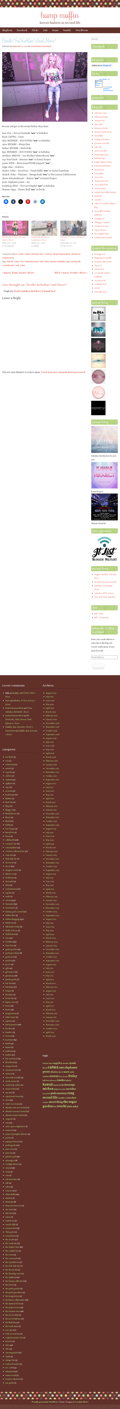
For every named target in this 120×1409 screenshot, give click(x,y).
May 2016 (50, 840)
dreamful (9, 881)
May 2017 (50, 794)
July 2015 (49, 877)
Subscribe (98, 665)
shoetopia (9, 1201)
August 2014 (51, 919)
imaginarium (10, 1013)
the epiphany (10, 1277)
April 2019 (50, 708)
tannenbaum (10, 1235)
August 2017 (51, 783)
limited (8, 1047)
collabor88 (9, 840)
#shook (10, 261)
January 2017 (51, 809)
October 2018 (51, 730)
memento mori (11, 1070)
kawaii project (37, 254)
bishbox (8, 798)
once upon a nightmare (15, 1126)
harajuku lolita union (103, 261)
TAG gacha (9, 1232)
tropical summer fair (14, 1337)
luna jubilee (99, 173)
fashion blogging (12, 919)
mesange (69, 1084)
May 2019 (50, 704)
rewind (8, 1168)
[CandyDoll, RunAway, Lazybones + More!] (44, 228)
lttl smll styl (10, 1062)
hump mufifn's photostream (108, 88)
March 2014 (51, 938)
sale (7, 1183)
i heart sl (97, 265)
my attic (8, 1092)
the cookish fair (11, 1250)
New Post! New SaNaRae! (105, 597)
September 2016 (52, 825)
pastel (48, 1093)
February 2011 (51, 1013)
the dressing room (13, 1273)
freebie (65, 1076)
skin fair (8, 1213)
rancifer (97, 199)
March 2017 (51, 802)
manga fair (10, 1066)
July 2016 (49, 832)
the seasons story (12, 1311)
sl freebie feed (100, 291)
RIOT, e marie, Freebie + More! (71, 272)
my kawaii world (101, 181)
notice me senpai (12, 1103)
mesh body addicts (13, 1085)
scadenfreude (8, 265)
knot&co (9, 1032)
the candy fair (11, 1243)
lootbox (8, 1054)
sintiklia (61, 1098)
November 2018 (52, 727)
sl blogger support (102, 222)
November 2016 (52, 817)
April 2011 (50, 1006)
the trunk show (11, 1326)
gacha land (9, 956)
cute (61, 1067)
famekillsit (98, 135)
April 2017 (50, 798)
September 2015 (52, 870)
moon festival (11, 1088)
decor (14, 254)
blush (7, 821)
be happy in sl (99, 254)
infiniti (68, 1080)
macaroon (98, 177)
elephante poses (32, 261)
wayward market (12, 1364)
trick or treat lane (12, 1333)
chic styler (98, 124)
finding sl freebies (102, 139)
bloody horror (11, 813)
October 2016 (51, 821)
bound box (9, 832)
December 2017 (52, 768)
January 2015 (51, 900)
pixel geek (75, 261)
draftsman (9, 877)
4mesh (8, 768)
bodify (7, 825)
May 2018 (50, 749)
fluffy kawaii (10, 934)
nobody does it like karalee (105, 192)
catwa (16, 261)
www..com (104, 79)
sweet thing (56, 1102)
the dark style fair (12, 1266)
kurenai (8, 1036)
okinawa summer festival (15, 1111)
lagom (55, 1085)
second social (100, 280)
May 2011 (49, 1002)
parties (8, 1137)
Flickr (35, 30)
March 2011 (50, 1009)
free (7, 938)
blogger (8, 809)
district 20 (9, 874)
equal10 (8, 892)
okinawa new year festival (16, 1107)
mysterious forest (12, 1096)
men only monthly (13, 1077)
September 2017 (52, 779)
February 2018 (52, 760)
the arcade (9, 1239)
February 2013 (52, 987)
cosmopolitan (11, 847)
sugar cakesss (100, 230)
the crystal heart (12, 1262)
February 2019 (52, 715)
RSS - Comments (101, 617)
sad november (11, 1179)
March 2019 (51, 712)
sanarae (48, 254)
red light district (12, 1164)
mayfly (61, 1085)
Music (55, 30)
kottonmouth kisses (102, 165)
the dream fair (11, 1269)
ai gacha (8, 772)
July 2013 (49, 968)
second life (50, 1097)
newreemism (100, 188)
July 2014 (49, 923)
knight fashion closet (103, 162)
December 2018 (52, 723)
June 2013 (50, 972)
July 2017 (49, 787)
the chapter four (12, 1247)
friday (72, 1076)
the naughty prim (101, 233)
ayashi (72, 1063)
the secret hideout (13, 1318)
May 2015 (50, 885)
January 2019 (51, 719)
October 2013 (51, 956)
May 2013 (50, 975)
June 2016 (50, 836)
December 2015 (52, 859)
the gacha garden (12, 1288)
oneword (9, 1130)
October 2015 (51, 866)
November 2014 (52, 908)
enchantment (11, 889)
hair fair (8, 983)
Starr (7, 700)
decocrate (9, 862)
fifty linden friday (12, 926)
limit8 (7, 1043)
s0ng (70, 1093)
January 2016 (51, 855)
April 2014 (50, 934)
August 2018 (51, 738)
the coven (9, 1254)
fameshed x (10, 907)
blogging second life (103, 257)
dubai (7, 885)
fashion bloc (10, 915)
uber (7, 1345)
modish (63, 1089)
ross (7, 1175)
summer (45, 1102)
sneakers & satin (101, 226)
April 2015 (50, 889)
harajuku (9, 994)
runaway (61, 1093)
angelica (57, 1063)
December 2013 (52, 949)
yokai (22, 265)
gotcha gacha (11, 979)
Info (45, 30)
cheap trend (99, 120)
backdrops (9, 794)
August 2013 (51, 964)
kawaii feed (99, 269)
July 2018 (49, 742)
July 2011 (49, 994)
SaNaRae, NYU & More (104, 593)
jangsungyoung (101, 154)
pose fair (9, 1153)
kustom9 (9, 1039)
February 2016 (52, 851)
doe (22, 261)
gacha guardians (12, 953)
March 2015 (51, 892)
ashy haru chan (100, 113)
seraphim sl (99, 218)
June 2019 (50, 700)
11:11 (7, 760)
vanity (7, 1356)
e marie (65, 1071)
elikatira (54, 1072)
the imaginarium (12, 1296)
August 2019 (51, 693)
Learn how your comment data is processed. (63, 372)
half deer (46, 1080)
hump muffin (60, 14)
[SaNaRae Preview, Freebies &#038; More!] (73, 228)
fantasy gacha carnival (14, 911)
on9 (7, 1122)
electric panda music (103, 132)
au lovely (9, 791)
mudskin (61, 261)
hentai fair (9, 998)
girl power (9, 972)
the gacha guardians (61, 254)
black (45, 1067)
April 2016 (50, 844)
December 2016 (52, 813)
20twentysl (10, 764)
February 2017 (52, 806)
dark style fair (11, 858)
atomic (66, 1063)
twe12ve (8, 1341)
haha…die (98, 147)
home (7, 1005)
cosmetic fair (11, 843)
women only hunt (12, 1379)
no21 (7, 1100)
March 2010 (51, 1036)
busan (7, 836)
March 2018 (51, 757)
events (27, 254)
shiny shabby (10, 1194)
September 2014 (52, 915)
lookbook (9, 1051)
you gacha (9, 1382)
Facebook (22, 30)
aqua (7, 787)
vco (55, 1106)
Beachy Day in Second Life (105, 582)
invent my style (100, 150)
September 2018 (52, 734)
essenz (54, 1076)
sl (66, 1098)
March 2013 (51, 983)
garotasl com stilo (101, 143)
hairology (9, 987)
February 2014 (52, 941)
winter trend (10, 1375)
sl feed (97, 288)
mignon (57, 1089)
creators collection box (15, 851)
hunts (7, 1009)
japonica (8, 1021)
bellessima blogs (101, 116)
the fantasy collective (14, 1281)
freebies (8, 941)
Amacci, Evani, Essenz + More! (18, 272)
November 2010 (52, 1024)
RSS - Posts (98, 613)
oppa (68, 261)
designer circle (11, 870)
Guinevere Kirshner (41, 46)
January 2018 (51, 764)
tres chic (9, 1330)
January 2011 (51, 1017)
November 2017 (52, 772)
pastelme (98, 196)
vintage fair (10, 1360)
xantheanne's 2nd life (103, 237)
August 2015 (51, 874)
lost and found (11, 1058)
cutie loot (9, 855)
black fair (9, 802)
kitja (47, 261)
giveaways (9, 975)
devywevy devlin (101, 128)
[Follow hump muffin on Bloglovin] (101, 66)
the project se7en (12, 1307)
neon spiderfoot (101, 184)
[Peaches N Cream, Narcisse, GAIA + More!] (15, 228)
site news (9, 1209)
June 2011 (50, 998)
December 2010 (52, 1021)
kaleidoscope (99, 158)
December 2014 (52, 904)
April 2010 (50, 1032)
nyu (44, 1093)
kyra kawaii (99, 169)
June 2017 (50, 791)
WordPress (82, 30)
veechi (61, 1106)
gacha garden (11, 949)
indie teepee (10, 1017)
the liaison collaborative (15, 1300)
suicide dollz (10, 1224)
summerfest (10, 1228)
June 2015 (50, 881)
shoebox (8, 1198)
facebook (99, 46)
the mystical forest (13, 1303)
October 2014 (51, 911)
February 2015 (52, 896)
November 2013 (52, 953)
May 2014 (50, 930)
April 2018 (50, 753)
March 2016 (51, 847)
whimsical (9, 1371)
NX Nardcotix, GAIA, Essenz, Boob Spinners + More (18, 719)
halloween (53, 1080)
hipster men (10, 1002)
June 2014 (50, 926)
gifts (7, 968)
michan (53, 261)
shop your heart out (13, 1205)
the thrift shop (11, 1322)
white (69, 1106)
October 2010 (51, 1028)
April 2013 (50, 979)
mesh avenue (11, 1081)
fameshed (9, 904)
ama (50, 1063)
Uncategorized (11, 1352)
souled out (9, 1220)
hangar (8, 990)
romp (7, 1171)
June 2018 (50, 745)
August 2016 (51, 828)
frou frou (9, 945)
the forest (9, 1284)
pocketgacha (10, 1145)
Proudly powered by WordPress (45, 1402)
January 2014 (51, 945)
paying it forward (12, 1141)
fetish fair (9, 922)
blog (7, 806)
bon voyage (10, 828)
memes (8, 1073)
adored (45, 1063)
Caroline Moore (81, 1402)
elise (42, 261)
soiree (8, 1217)
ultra (7, 1348)
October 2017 (51, 776)
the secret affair (12, 1315)
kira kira (8, 1028)
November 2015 (52, 862)
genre (8, 964)
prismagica (10, 1160)
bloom (8, 817)
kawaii (48, 1084)
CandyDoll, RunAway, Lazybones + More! (40, 238)
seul (17, 265)
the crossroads (11, 1258)
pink (53, 1093)
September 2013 (52, 960)
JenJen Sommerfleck (14, 708)
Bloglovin (7, 30)
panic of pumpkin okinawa (16, 1134)
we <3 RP (9, 1367)
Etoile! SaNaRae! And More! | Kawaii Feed (34, 291)
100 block (9, 757)
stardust (71, 1097)
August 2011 (51, 991)
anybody (8, 779)
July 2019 (49, 696)
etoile (21, 254)
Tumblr (67, 30)
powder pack (10, 1156)
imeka (61, 1080)
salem (7, 1186)
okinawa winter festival (15, 1115)
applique (8, 783)
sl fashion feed (100, 284)
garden (8, 960)
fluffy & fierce (11, 930)
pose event (9, 1149)
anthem (8, 775)
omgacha (9, 1119)
